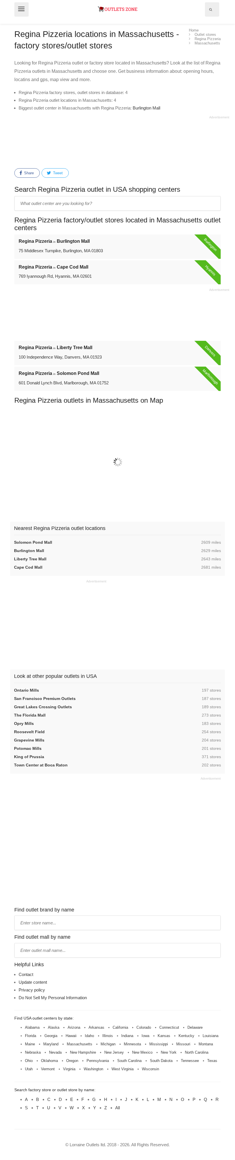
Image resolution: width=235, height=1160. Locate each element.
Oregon (72, 1061)
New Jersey (114, 1052)
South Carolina (129, 1061)
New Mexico (142, 1052)
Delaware (195, 1027)
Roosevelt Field (29, 731)
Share (28, 173)
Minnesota (132, 1044)
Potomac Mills (28, 748)
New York (169, 1052)
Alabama (32, 1027)
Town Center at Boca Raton (41, 765)
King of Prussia (29, 756)
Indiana (127, 1036)
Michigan (108, 1044)
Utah (29, 1069)
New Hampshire (83, 1052)
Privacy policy (32, 989)
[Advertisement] (121, 141)
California (120, 1027)
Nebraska (33, 1052)
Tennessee (190, 1061)
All (117, 1107)
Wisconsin (150, 1069)
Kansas (164, 1036)
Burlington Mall (146, 107)
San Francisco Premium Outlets (45, 698)
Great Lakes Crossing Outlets (43, 707)
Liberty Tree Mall (30, 559)
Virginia (69, 1069)
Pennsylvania (98, 1061)
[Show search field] (210, 9)
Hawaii (71, 1036)
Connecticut (169, 1027)
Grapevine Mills (29, 740)
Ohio (29, 1061)
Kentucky (186, 1036)
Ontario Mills (26, 690)
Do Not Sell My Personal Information (53, 997)
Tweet (57, 173)
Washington (93, 1069)
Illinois (107, 1036)
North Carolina (196, 1052)
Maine (30, 1044)
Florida (30, 1036)
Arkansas (96, 1027)
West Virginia (122, 1069)
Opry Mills (24, 723)
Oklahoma (49, 1061)
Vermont (48, 1069)
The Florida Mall (30, 715)
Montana (206, 1044)
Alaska (53, 1027)
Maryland (50, 1044)
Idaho (89, 1036)
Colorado (143, 1027)
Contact (26, 974)
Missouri (183, 1044)
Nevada (55, 1052)
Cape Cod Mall (28, 567)
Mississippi (158, 1044)
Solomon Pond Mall (33, 542)
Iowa (145, 1036)
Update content (33, 982)
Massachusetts (79, 1044)
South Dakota (161, 1061)
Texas (212, 1061)
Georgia (50, 1036)
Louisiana (210, 1036)
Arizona (74, 1027)
